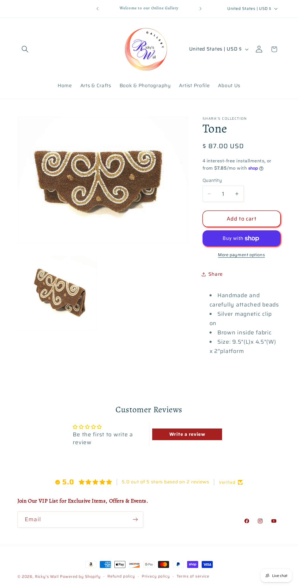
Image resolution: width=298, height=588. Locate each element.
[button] (25, 49)
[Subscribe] (135, 519)
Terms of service (193, 576)
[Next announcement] (200, 8)
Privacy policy (156, 576)
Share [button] (215, 274)
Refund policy (121, 576)
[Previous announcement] (97, 8)
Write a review (187, 434)
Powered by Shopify (80, 576)
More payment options (241, 255)
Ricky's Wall (47, 576)
